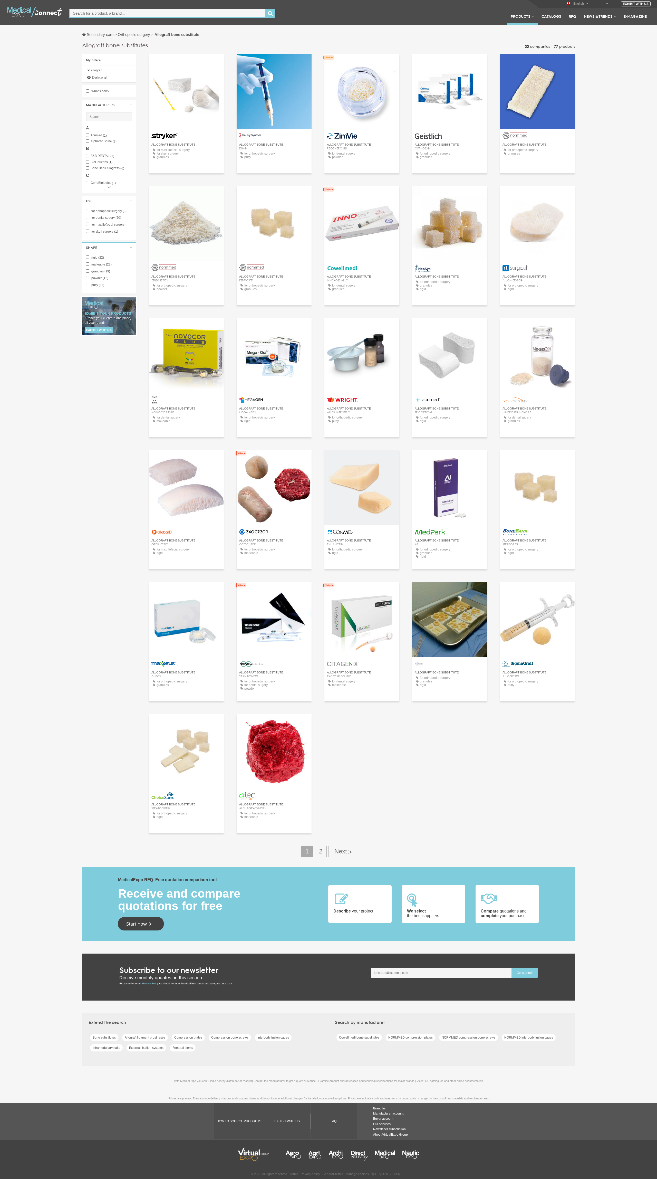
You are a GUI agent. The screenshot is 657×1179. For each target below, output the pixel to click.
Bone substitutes (104, 1037)
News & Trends (598, 16)
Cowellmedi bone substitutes (359, 1037)
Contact (186, 62)
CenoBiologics (103, 183)
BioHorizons (101, 162)
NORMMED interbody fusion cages (528, 1037)
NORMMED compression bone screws (468, 1037)
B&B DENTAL (102, 156)
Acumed (99, 135)
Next (342, 851)
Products (520, 16)
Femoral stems (182, 1048)
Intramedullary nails (106, 1048)
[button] (109, 105)
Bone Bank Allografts (107, 168)
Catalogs (551, 16)
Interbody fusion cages (273, 1037)
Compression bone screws (229, 1037)
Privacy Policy (150, 983)
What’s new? (100, 91)
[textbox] (167, 13)
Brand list (379, 1108)
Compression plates (188, 1037)
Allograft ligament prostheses (145, 1037)
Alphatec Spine (104, 141)
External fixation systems (146, 1048)
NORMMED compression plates (410, 1037)
